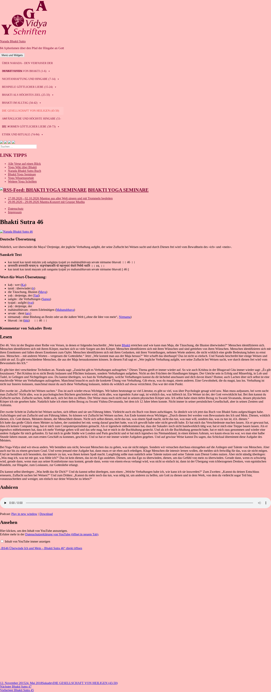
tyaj (30, 302)
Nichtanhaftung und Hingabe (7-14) (29, 79)
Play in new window (24, 514)
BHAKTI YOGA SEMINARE (118, 189)
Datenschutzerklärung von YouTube (61, 534)
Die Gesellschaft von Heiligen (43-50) (30, 110)
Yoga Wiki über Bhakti (22, 167)
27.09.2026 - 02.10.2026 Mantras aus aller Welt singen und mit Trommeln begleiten (60, 198)
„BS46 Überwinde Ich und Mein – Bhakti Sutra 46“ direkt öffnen (41, 548)
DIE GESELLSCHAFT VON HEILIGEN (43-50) (85, 683)
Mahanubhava (65, 309)
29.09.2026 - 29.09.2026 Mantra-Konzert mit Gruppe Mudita (46, 202)
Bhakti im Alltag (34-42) (19, 102)
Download (46, 514)
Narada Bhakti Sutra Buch (24, 170)
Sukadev (47, 683)
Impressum (15, 212)
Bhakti (126, 345)
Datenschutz (15, 208)
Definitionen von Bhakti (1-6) (24, 71)
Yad (36, 295)
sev (28, 313)
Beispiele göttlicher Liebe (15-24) (27, 86)
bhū (26, 320)
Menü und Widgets (12, 55)
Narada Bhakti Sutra (13, 41)
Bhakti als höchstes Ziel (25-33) (26, 94)
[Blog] (13, 142)
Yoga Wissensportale (21, 178)
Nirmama (125, 317)
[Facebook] (1, 142)
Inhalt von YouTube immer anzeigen (27, 541)
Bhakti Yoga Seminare (22, 174)
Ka (23, 284)
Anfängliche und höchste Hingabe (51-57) (31, 120)
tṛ (33, 288)
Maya (42, 292)
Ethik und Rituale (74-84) (20, 134)
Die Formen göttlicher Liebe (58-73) (29, 126)
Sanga (46, 299)
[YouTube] (9, 142)
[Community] (5, 142)
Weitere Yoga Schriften (22, 181)
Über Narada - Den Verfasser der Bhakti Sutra (27, 64)
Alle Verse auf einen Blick (24, 163)
